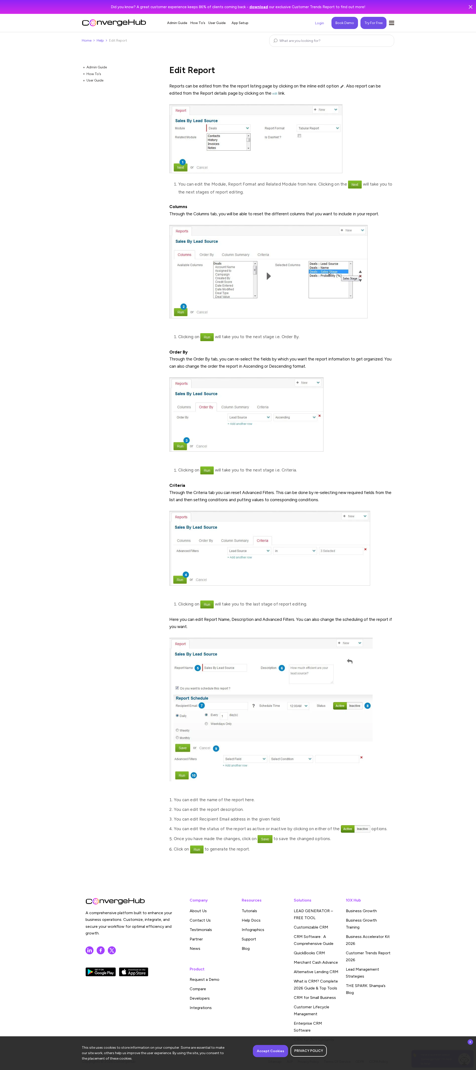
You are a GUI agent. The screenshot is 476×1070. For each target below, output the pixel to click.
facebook (101, 950)
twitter (112, 950)
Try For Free (373, 23)
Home (86, 40)
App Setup (240, 23)
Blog (246, 948)
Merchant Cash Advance (316, 962)
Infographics (253, 929)
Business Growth (361, 910)
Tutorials (249, 910)
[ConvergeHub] (114, 22)
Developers (200, 998)
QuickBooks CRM (309, 953)
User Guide (217, 23)
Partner (196, 939)
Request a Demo (204, 979)
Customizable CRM (311, 927)
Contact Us (200, 920)
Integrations (201, 1007)
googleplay (101, 971)
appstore (133, 971)
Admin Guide (177, 23)
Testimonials (201, 929)
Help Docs (251, 920)
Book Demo (344, 23)
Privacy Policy (308, 1051)
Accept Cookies (270, 1051)
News (195, 948)
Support (249, 939)
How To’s (197, 23)
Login (319, 23)
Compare (198, 989)
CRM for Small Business (315, 997)
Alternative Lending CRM (316, 971)
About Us (198, 910)
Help (100, 40)
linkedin (89, 950)
